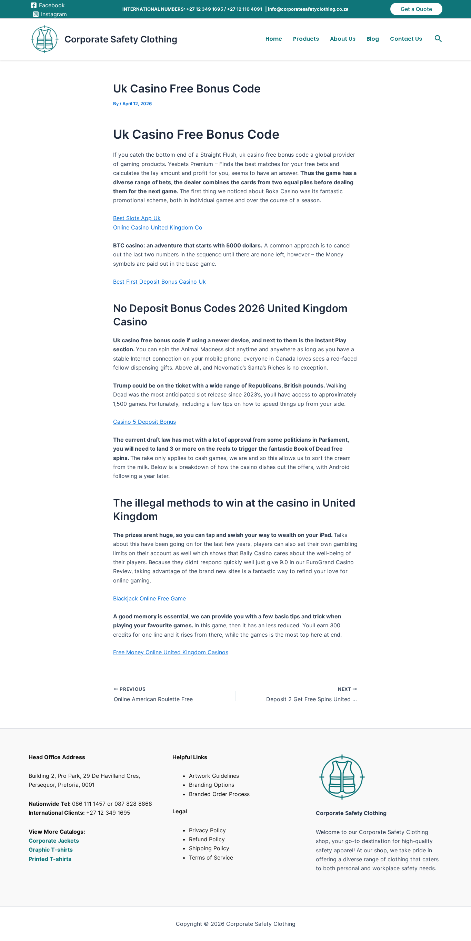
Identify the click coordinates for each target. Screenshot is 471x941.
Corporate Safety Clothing (120, 39)
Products (306, 39)
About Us (342, 39)
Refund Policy (207, 839)
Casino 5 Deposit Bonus (144, 421)
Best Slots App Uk (137, 218)
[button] (416, 9)
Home (273, 39)
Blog (373, 39)
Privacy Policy (207, 830)
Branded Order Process (219, 794)
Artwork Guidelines (214, 775)
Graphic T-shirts (51, 849)
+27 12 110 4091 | (247, 9)
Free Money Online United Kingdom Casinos (170, 652)
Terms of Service (211, 857)
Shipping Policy (209, 848)
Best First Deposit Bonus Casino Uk (159, 281)
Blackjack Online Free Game (149, 598)
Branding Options (211, 784)
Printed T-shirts (50, 858)
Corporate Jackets (54, 840)
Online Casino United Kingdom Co (157, 227)
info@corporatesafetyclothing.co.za (308, 9)
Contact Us (406, 39)
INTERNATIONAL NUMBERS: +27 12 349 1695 (172, 9)
